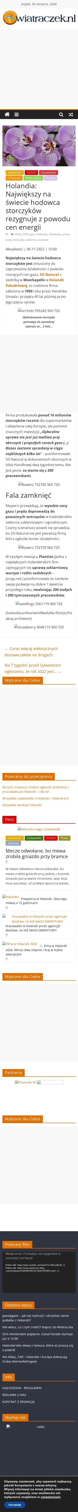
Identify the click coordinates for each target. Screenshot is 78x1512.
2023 (26, 234)
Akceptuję (14, 1504)
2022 (18, 234)
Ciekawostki (34, 838)
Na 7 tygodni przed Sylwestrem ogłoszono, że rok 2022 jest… (33, 668)
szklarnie (30, 240)
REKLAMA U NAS (14, 1395)
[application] (39, 1272)
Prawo (64, 838)
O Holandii (14, 178)
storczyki (18, 240)
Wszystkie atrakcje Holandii (22, 805)
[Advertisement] (39, 68)
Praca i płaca (33, 178)
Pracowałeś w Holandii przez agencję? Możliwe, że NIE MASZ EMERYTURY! (33, 928)
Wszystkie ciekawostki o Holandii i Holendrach (35, 798)
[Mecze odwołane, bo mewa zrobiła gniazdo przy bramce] (39, 829)
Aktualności (15, 172)
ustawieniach (50, 1497)
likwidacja (55, 234)
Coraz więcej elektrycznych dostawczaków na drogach (31, 651)
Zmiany (50, 178)
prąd (8, 240)
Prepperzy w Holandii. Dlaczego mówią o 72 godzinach (36, 901)
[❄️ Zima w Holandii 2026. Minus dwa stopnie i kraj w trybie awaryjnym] (19, 944)
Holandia (41, 234)
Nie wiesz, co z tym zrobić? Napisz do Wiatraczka (37, 1327)
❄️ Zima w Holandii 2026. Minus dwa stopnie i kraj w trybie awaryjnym (36, 950)
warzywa (43, 240)
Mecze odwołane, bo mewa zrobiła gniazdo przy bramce (37, 853)
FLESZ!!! (31, 172)
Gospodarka (48, 172)
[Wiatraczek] (7, 114)
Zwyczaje (13, 843)
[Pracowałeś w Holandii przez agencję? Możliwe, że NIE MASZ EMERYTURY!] (37, 916)
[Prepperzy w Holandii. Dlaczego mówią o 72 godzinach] (10, 897)
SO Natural (50, 274)
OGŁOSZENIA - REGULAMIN (22, 1388)
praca (65, 234)
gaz (32, 234)
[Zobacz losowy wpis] (71, 114)
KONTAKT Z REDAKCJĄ (18, 1402)
